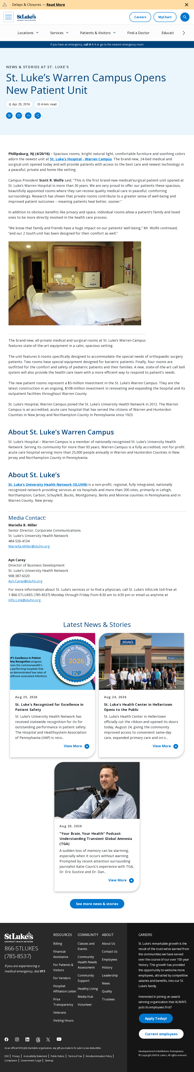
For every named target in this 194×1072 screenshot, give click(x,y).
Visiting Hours (63, 1020)
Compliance (11, 1060)
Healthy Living (88, 989)
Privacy (16, 1056)
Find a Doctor (138, 33)
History (107, 967)
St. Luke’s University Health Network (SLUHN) (47, 484)
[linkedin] (27, 1039)
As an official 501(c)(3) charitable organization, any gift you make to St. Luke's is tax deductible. (53, 1048)
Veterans (59, 1012)
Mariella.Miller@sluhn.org (29, 546)
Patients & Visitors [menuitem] (95, 33)
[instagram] (17, 1039)
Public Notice (57, 1056)
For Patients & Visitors (63, 967)
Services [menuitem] (56, 33)
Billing (57, 943)
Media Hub (85, 997)
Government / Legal (31, 1060)
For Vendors (62, 978)
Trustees (108, 999)
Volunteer (85, 1004)
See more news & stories (97, 903)
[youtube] (59, 1039)
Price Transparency (63, 1002)
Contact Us (109, 951)
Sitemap (49, 1060)
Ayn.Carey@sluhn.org (25, 581)
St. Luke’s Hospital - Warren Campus (81, 159)
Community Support (86, 978)
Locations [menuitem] (26, 33)
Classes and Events (86, 946)
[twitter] (48, 1039)
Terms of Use (75, 1056)
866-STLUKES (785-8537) (21, 952)
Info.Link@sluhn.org (24, 600)
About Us (108, 943)
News (106, 983)
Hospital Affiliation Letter (64, 988)
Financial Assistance (60, 954)
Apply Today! (156, 1018)
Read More (55, 4)
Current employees (161, 1034)
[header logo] (26, 17)
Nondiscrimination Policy (99, 1056)
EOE (7, 1056)
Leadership (110, 975)
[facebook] (7, 1039)
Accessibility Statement (35, 1056)
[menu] (8, 17)
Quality (107, 991)
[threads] (38, 1040)
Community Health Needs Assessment (87, 962)
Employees (109, 959)
